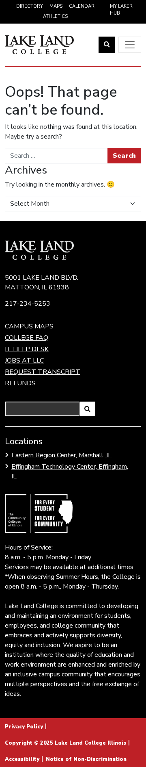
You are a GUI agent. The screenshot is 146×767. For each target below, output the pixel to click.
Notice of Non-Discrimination (86, 759)
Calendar (81, 6)
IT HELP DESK (27, 349)
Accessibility (22, 759)
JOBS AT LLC (24, 360)
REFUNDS (20, 383)
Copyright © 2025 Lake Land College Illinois (65, 743)
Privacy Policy (24, 726)
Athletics (55, 16)
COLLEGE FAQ (26, 337)
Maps (55, 6)
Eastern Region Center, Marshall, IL (61, 455)
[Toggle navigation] (129, 45)
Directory (29, 6)
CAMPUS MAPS (29, 326)
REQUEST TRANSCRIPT (42, 371)
